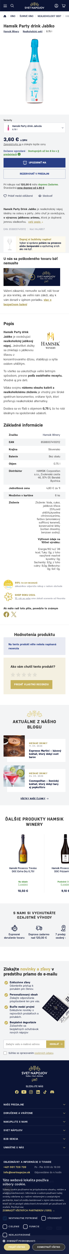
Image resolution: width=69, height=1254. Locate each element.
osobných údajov (43, 1053)
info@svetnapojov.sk (17, 1172)
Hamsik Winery (11, 31)
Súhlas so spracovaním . (31, 1053)
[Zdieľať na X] (14, 615)
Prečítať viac (17, 1206)
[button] (34, 1210)
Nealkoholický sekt (32, 31)
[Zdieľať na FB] (6, 615)
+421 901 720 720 (15, 1167)
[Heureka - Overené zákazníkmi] (8, 584)
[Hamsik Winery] (50, 340)
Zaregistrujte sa (12, 144)
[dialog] (34, 1214)
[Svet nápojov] (5, 16)
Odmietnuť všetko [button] (48, 1247)
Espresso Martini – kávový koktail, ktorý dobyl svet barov (45, 754)
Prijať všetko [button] (16, 1247)
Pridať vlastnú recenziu (31, 684)
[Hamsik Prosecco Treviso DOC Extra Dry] (23, 849)
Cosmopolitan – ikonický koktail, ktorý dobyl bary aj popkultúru (44, 784)
